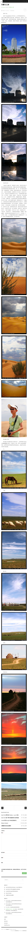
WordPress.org (7, 925)
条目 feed (5, 921)
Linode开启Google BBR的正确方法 (8, 820)
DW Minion (25, 930)
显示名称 (3, 852)
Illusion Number (4, 823)
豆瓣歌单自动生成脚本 (6, 825)
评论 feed (5, 923)
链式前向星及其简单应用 (15, 907)
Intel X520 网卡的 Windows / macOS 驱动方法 (11, 815)
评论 (2, 832)
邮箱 (2, 857)
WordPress (17, 930)
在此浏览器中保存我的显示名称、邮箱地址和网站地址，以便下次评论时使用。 (13, 870)
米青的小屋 (11, 7)
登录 (5, 919)
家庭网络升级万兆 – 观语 (10, 909)
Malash (4, 7)
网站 (2, 862)
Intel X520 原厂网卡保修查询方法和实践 (10, 817)
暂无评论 (12, 10)
